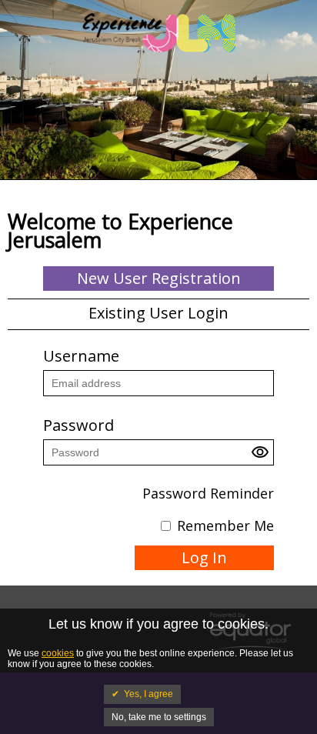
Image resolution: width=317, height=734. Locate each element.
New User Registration (159, 278)
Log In (204, 557)
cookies (58, 653)
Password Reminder (208, 493)
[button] (262, 456)
